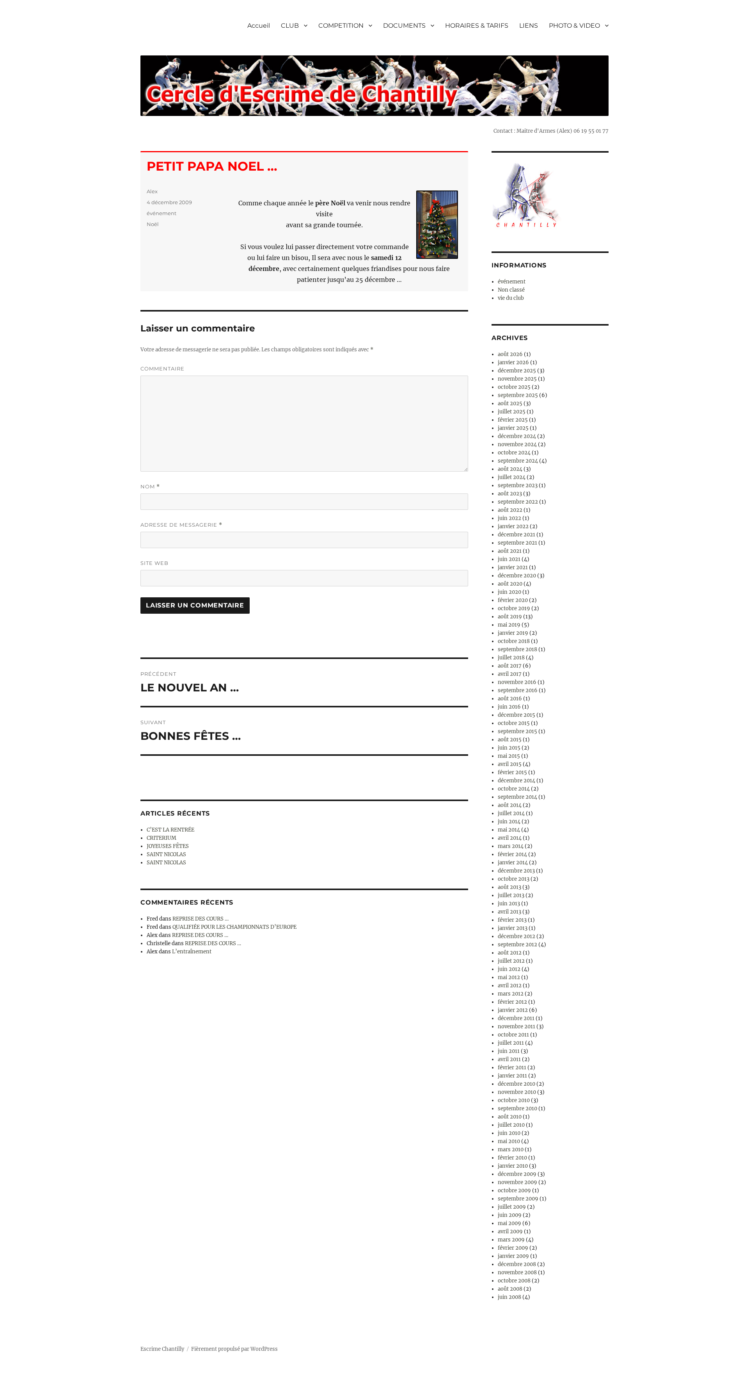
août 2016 (510, 698)
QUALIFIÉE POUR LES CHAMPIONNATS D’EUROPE (234, 927)
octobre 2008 (514, 1280)
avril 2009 (510, 1231)
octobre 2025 (514, 387)
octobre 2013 (513, 879)
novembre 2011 (516, 1026)
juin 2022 (509, 518)
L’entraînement (191, 951)
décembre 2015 (516, 715)
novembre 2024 (517, 444)
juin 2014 (509, 821)
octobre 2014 (514, 788)
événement (161, 213)
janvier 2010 (513, 1166)
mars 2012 (511, 993)
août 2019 (510, 616)
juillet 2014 (511, 813)
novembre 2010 (517, 1092)
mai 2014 (509, 829)
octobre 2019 (514, 608)
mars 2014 (511, 846)
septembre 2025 (518, 395)
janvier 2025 (513, 428)
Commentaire (162, 368)
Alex (152, 191)
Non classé (511, 290)
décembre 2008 (517, 1264)
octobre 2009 (514, 1190)
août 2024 (510, 469)
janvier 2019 (513, 633)
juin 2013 (509, 903)
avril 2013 (509, 911)
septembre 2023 (518, 485)
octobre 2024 (514, 452)
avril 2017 (510, 674)
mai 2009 (509, 1223)
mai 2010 (509, 1141)
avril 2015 (510, 764)
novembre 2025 (517, 379)
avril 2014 (510, 838)
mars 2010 (511, 1149)
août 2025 (510, 403)
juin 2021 (509, 559)
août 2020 (510, 584)
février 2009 (513, 1248)
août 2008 (510, 1289)
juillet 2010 (511, 1125)
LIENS (528, 25)
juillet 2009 (512, 1207)
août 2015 (510, 739)
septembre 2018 (517, 649)
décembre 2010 (516, 1084)
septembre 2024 (518, 461)
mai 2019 (509, 625)
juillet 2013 (511, 895)
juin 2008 (509, 1297)
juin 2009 (510, 1215)
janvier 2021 (513, 567)
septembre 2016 (518, 690)
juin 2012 (509, 969)
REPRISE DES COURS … (200, 918)
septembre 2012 (517, 944)
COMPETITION (341, 25)
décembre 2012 (516, 936)
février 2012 (512, 1002)
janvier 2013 (512, 928)
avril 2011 (509, 1059)
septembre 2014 (517, 797)
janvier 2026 (513, 362)
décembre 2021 (516, 534)
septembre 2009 (518, 1198)
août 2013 (509, 887)
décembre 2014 (516, 780)
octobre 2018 (514, 641)
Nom (150, 486)
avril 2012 (510, 985)
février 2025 (513, 420)
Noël (153, 224)
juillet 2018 (511, 657)
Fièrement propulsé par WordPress (234, 1349)
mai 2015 (509, 756)
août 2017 (510, 666)
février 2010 (512, 1157)
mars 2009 (511, 1239)
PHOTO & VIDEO (574, 25)
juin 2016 (509, 707)
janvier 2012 (513, 1010)
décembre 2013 (516, 870)
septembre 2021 (517, 543)
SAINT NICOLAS (166, 854)
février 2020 (513, 600)
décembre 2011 (516, 1018)
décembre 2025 (517, 370)
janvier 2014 (513, 862)
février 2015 (512, 772)
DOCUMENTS (404, 25)
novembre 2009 (517, 1182)
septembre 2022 (518, 502)
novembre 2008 (517, 1272)
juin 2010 (509, 1133)
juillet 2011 (511, 1043)
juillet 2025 (511, 411)
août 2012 (510, 952)
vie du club (511, 298)
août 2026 (510, 354)
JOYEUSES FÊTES (168, 846)
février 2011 (512, 1067)
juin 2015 (509, 747)
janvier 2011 (512, 1075)
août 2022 (510, 510)
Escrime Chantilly (162, 1349)
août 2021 (510, 551)
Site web (154, 563)
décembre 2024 (517, 436)
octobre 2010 (514, 1100)
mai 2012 (509, 977)
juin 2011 (509, 1051)
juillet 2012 (511, 961)
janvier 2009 (513, 1256)
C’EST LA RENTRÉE (170, 829)
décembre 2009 (517, 1174)
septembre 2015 (517, 731)
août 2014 (510, 805)
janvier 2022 (513, 526)
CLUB (290, 25)
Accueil (258, 25)
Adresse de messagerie (181, 525)
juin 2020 (509, 592)
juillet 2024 (511, 477)
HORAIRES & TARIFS (476, 25)
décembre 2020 (517, 575)
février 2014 (512, 854)
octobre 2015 (514, 723)
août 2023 (510, 493)
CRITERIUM (161, 838)
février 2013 (512, 920)
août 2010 (510, 1116)
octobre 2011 (513, 1034)
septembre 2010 (517, 1108)
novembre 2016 (517, 682)
